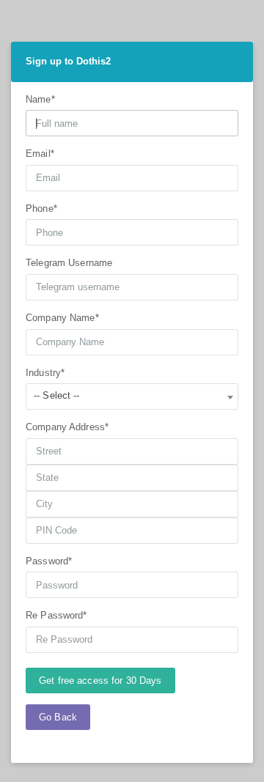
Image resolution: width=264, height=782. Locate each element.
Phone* (41, 208)
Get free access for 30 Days (100, 680)
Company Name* (62, 317)
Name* (40, 99)
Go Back (58, 717)
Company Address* (67, 426)
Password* (49, 561)
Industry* (45, 372)
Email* (40, 153)
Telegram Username (69, 262)
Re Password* (56, 615)
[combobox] (132, 396)
